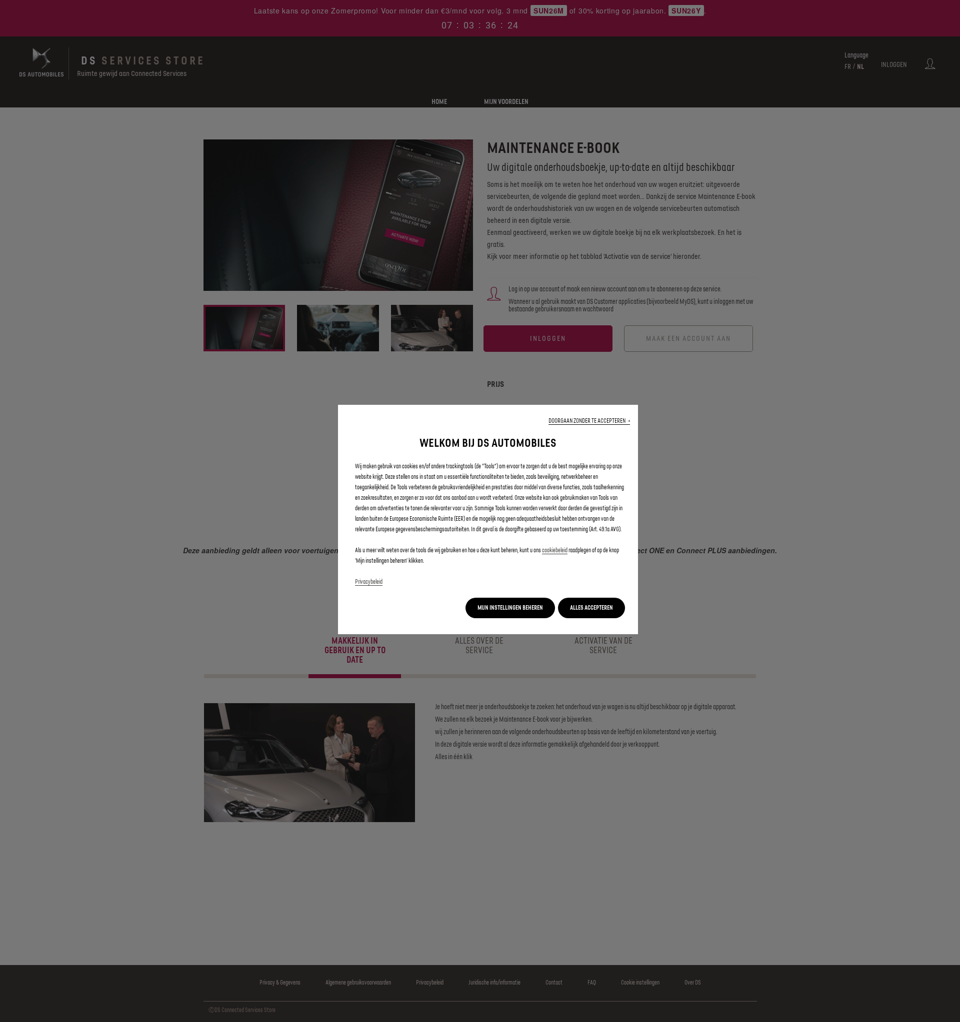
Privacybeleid (368, 582)
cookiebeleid (555, 550)
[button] (589, 421)
